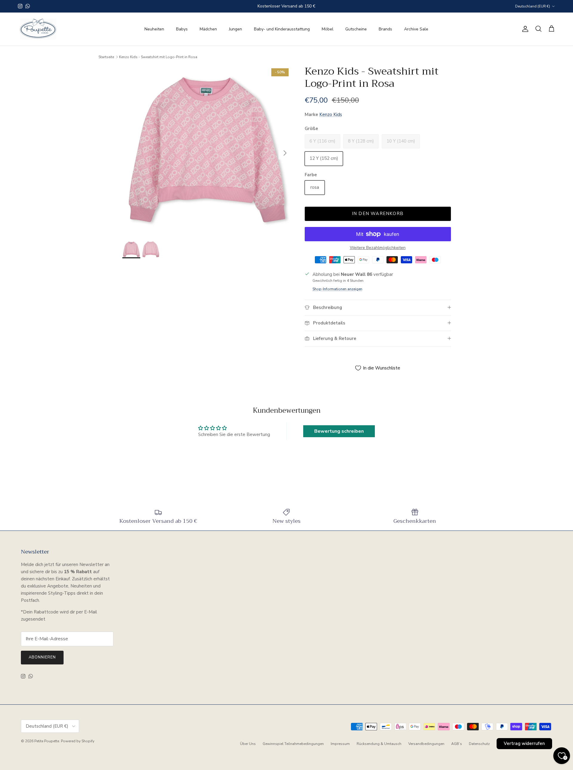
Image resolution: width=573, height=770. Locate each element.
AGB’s (456, 743)
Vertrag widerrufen (524, 743)
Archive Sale (416, 29)
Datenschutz (479, 743)
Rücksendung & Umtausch (379, 743)
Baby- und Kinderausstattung (282, 29)
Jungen (235, 29)
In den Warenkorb (377, 214)
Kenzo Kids (330, 114)
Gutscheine (356, 29)
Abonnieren (42, 657)
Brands (385, 29)
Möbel (327, 29)
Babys (182, 29)
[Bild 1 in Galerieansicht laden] (207, 149)
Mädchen (208, 29)
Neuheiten (154, 29)
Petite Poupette (46, 741)
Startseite (106, 57)
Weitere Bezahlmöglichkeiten (378, 248)
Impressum (340, 743)
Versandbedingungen (426, 743)
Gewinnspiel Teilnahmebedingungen (293, 743)
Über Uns (248, 743)
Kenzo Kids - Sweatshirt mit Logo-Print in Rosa (158, 57)
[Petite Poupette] (38, 29)
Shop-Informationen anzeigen (337, 289)
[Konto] (524, 29)
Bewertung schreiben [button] (339, 431)
